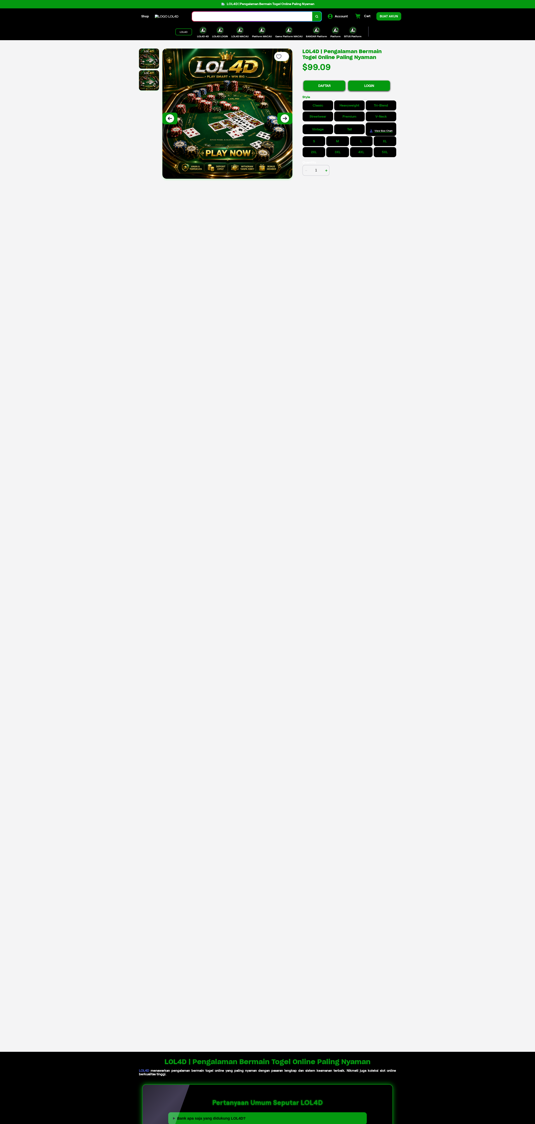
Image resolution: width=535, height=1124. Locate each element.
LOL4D (144, 1070)
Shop (145, 16)
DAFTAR (324, 85)
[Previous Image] (169, 118)
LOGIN (369, 85)
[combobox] (252, 16)
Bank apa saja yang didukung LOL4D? (211, 1118)
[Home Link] (166, 16)
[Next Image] (284, 118)
